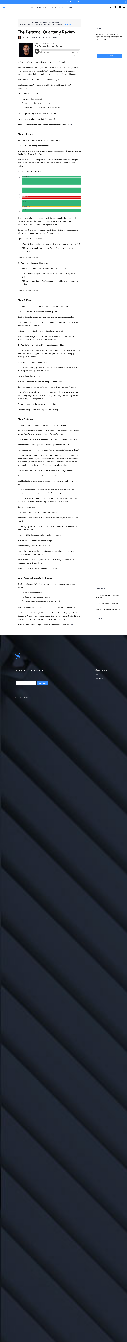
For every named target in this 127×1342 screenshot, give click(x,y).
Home (97, 675)
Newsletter (99, 678)
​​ (71, 124)
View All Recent (100, 618)
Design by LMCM (21, 698)
